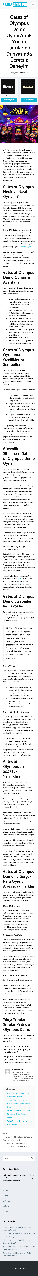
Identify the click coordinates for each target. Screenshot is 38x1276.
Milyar (5, 1211)
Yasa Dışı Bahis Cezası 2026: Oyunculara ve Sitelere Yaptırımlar (19, 1248)
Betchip (6, 1206)
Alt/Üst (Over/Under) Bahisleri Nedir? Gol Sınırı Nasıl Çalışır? (18, 1242)
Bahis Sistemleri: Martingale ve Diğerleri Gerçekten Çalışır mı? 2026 (17, 1254)
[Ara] (32, 1158)
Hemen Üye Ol (9, 100)
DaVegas (7, 1201)
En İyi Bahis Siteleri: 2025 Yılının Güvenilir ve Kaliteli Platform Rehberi (18, 1114)
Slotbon (9, 96)
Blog (7, 1133)
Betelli (29, 96)
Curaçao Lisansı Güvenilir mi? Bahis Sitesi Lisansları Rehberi (17, 1229)
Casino (20, 578)
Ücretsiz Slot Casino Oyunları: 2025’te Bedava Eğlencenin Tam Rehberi (18, 1104)
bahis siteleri (13, 411)
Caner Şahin (14, 72)
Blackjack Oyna (25, 246)
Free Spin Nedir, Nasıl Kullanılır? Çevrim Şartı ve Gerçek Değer (19, 1235)
